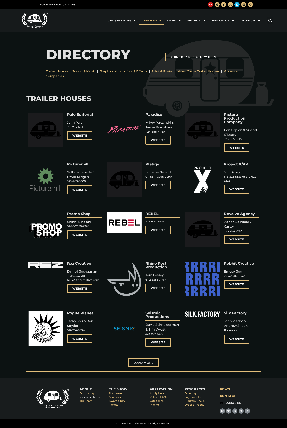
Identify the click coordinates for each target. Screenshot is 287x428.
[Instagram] (250, 4)
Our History (87, 393)
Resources (248, 20)
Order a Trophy (194, 404)
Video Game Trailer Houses (198, 71)
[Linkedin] (243, 4)
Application (220, 20)
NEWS (225, 389)
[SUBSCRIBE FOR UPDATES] (35, 4)
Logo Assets (193, 397)
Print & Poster (163, 71)
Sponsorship (117, 397)
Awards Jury (117, 400)
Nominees (115, 393)
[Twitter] (228, 411)
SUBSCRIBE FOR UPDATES (57, 4)
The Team (86, 400)
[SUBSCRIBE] (221, 403)
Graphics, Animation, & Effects (124, 71)
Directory (149, 20)
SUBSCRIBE (233, 402)
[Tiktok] (223, 4)
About (171, 20)
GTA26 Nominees (119, 20)
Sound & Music (83, 71)
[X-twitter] (230, 4)
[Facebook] (217, 4)
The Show (193, 20)
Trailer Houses (57, 71)
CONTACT (228, 396)
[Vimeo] (237, 4)
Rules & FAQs (158, 397)
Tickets (113, 404)
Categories (157, 400)
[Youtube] (210, 4)
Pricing (154, 404)
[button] (270, 20)
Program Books (195, 400)
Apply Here (157, 393)
